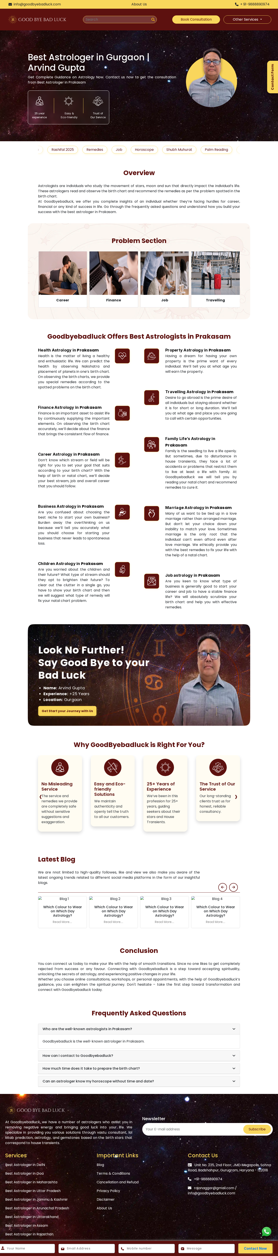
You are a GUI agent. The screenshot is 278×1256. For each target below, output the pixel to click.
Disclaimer (106, 1199)
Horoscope (118, 149)
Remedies (69, 149)
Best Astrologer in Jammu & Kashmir (36, 1199)
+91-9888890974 (208, 1179)
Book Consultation (196, 19)
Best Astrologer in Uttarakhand (31, 1216)
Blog (100, 1164)
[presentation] (43, 792)
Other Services (246, 19)
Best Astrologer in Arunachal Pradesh (37, 1208)
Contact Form (272, 77)
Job (93, 149)
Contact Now (255, 1248)
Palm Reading (191, 149)
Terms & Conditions (113, 1173)
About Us (104, 1208)
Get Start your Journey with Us (67, 711)
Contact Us (203, 1155)
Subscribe (257, 1129)
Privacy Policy (108, 1190)
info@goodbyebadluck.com (211, 1193)
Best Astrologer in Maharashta (31, 1182)
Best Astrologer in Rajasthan (29, 1234)
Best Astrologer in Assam (26, 1225)
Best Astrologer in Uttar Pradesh (33, 1190)
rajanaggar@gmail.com (214, 1187)
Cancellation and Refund (118, 1182)
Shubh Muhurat (154, 149)
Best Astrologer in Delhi (25, 1164)
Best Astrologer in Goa (24, 1173)
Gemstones (225, 149)
